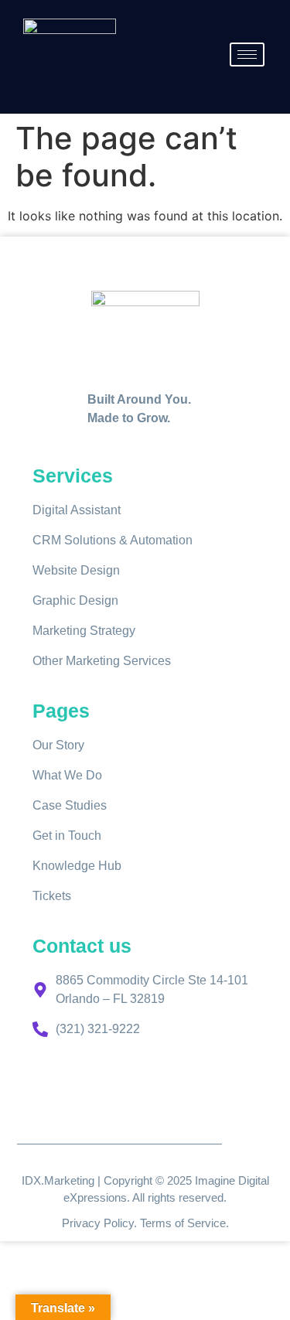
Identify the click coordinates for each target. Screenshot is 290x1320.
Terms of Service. (184, 1223)
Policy (119, 1223)
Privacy (83, 1223)
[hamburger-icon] (247, 55)
